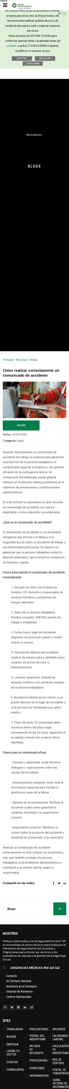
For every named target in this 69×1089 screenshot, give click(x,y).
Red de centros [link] (58, 1061)
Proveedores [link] (38, 1060)
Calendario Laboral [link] (60, 1037)
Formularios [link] (15, 1069)
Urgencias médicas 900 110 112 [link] (35, 967)
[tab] (34, 908)
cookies (12, 45)
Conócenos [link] (37, 1068)
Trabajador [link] (14, 1029)
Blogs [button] (11, 908)
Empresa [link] (12, 1044)
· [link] (11, 976)
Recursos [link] (59, 1029)
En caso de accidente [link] (36, 1049)
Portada (8, 359)
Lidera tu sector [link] (12, 1052)
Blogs (34, 359)
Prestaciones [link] (38, 1029)
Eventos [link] (12, 1062)
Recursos (21, 359)
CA (64, 14)
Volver (21, 425)
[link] (5, 1007)
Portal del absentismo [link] (37, 1037)
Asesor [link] (11, 1036)
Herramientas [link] (39, 1075)
